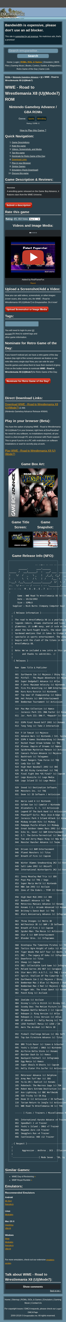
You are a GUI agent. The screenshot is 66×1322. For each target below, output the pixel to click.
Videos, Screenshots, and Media (27, 149)
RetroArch (9, 1204)
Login (16, 62)
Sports (31, 119)
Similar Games (18, 166)
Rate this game (19, 146)
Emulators (48, 62)
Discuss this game (20, 173)
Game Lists (44, 69)
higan (7, 1239)
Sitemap (15, 1299)
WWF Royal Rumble (22, 1180)
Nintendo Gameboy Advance (25, 77)
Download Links (19, 159)
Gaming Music (17, 65)
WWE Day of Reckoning (24, 1176)
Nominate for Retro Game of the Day (28, 156)
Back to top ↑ (55, 1291)
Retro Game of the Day (27, 69)
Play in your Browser (21, 163)
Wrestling (41, 119)
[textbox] (20, 323)
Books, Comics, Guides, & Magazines (43, 65)
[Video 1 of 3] (33, 257)
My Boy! (8, 1201)
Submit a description (19, 205)
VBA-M (8, 1228)
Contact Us (36, 1303)
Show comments (33, 1286)
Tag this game (18, 153)
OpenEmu (9, 1225)
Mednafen (9, 1214)
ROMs (7, 77)
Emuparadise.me (30, 1316)
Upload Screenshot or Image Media (27, 309)
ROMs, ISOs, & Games (31, 62)
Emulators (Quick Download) (25, 170)
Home (9, 62)
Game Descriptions (20, 142)
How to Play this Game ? (33, 130)
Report (33, 283)
